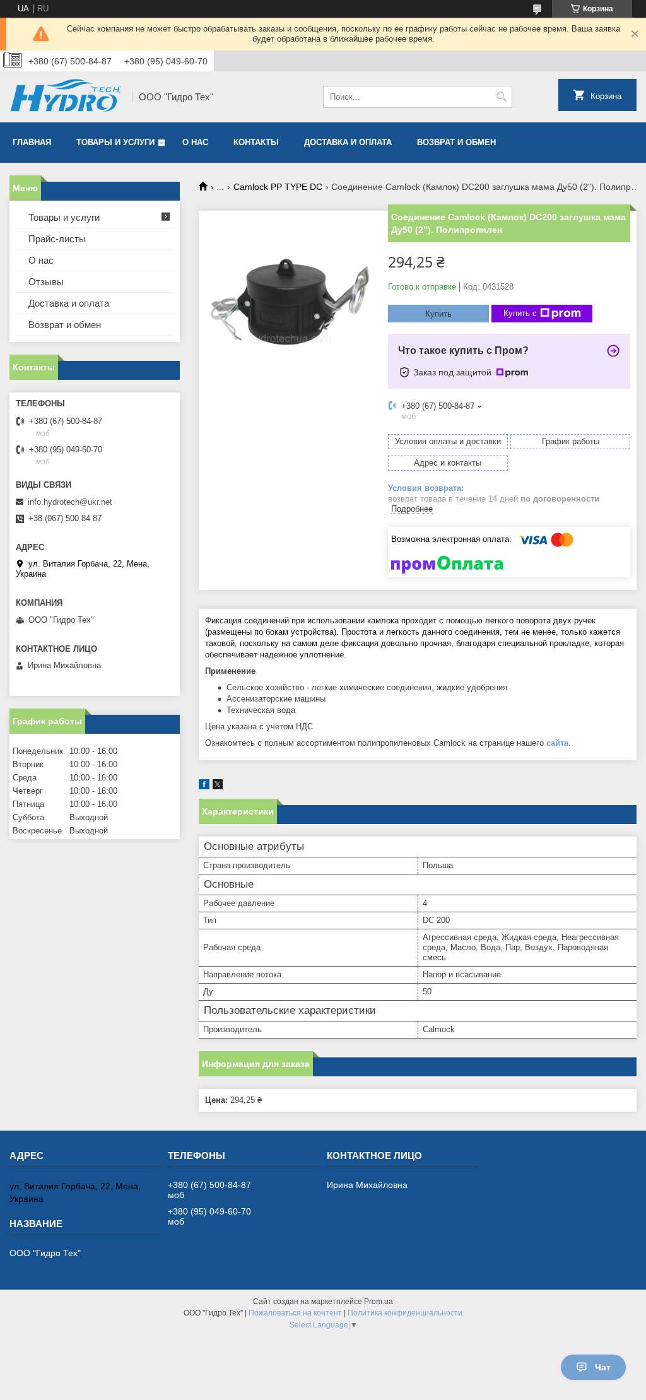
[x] (218, 786)
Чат (603, 1367)
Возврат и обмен (456, 142)
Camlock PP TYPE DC (277, 187)
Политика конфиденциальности (405, 1313)
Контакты (256, 142)
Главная (32, 142)
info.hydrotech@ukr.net (70, 502)
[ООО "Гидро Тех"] (66, 97)
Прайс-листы (57, 238)
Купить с (520, 313)
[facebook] (204, 786)
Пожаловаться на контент (295, 1313)
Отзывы (46, 281)
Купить (438, 314)
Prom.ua (378, 1301)
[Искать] (501, 97)
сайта (557, 743)
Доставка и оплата (348, 142)
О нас (195, 142)
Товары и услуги (115, 142)
